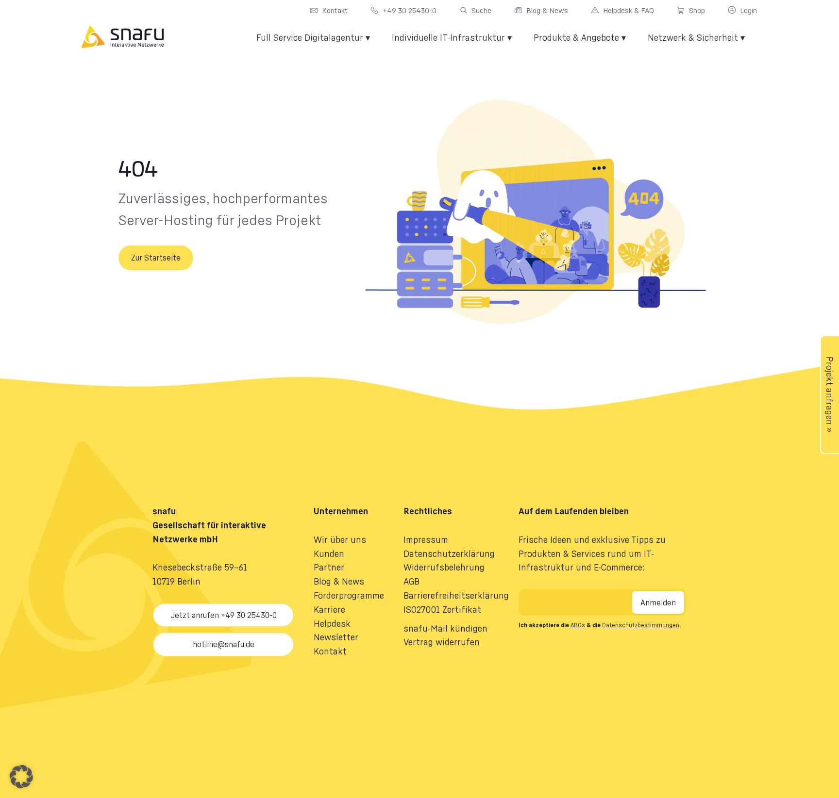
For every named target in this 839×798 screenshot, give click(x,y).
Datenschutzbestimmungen (640, 625)
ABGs (578, 625)
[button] (21, 776)
